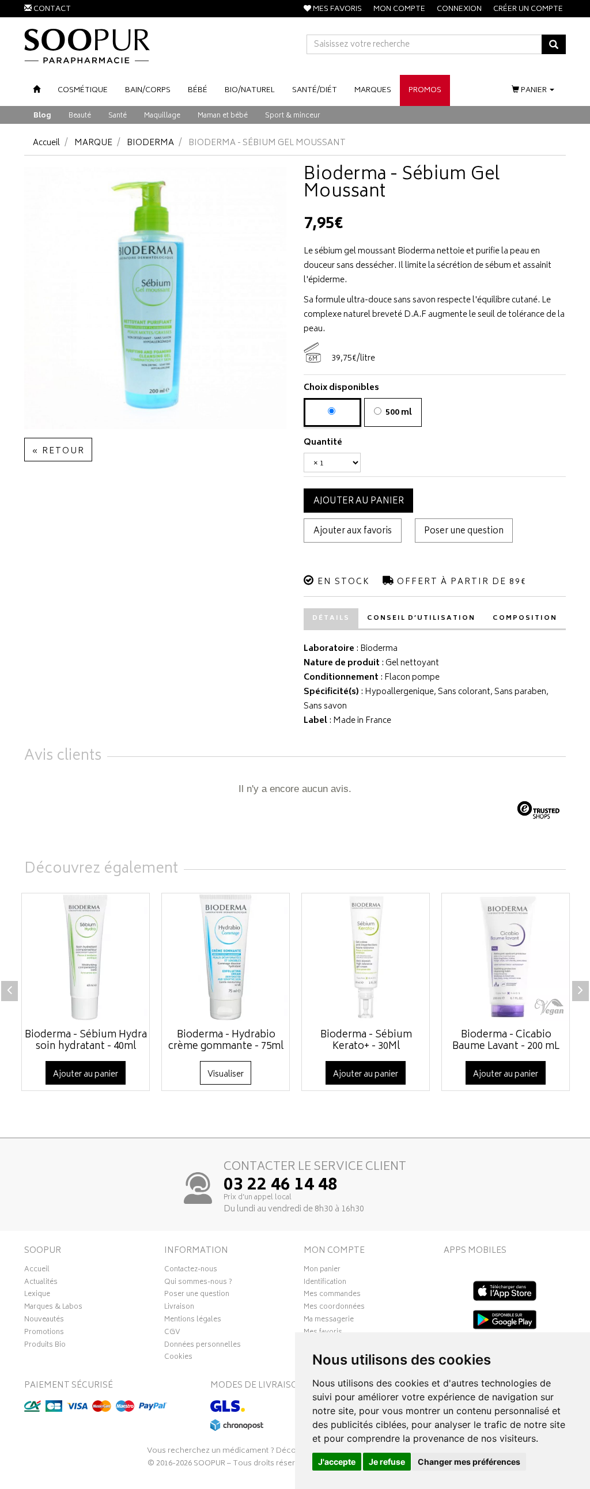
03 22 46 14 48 (281, 1186)
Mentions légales (192, 1321)
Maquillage (162, 116)
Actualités (41, 1283)
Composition (525, 618)
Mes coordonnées (334, 1308)
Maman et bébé (223, 116)
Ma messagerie (329, 1321)
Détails (331, 618)
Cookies (178, 1358)
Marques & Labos (53, 1308)
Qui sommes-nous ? (198, 1283)
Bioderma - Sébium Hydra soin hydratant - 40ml (86, 1040)
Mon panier (322, 1271)
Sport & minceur (292, 116)
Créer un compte (528, 9)
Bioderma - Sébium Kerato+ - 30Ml (366, 1040)
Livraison (179, 1308)
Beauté (80, 116)
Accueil (46, 143)
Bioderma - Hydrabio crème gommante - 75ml (225, 1040)
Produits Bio (45, 1346)
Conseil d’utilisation (421, 618)
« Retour (58, 451)
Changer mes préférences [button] (469, 1462)
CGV (172, 1333)
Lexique (37, 1295)
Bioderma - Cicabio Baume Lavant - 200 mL (505, 1040)
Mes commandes (332, 1295)
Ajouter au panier (358, 501)
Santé (117, 116)
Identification (325, 1283)
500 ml (398, 413)
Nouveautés (44, 1321)
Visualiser (225, 1074)
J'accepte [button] (336, 1462)
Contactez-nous (190, 1271)
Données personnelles (202, 1346)
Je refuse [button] (387, 1462)
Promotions (44, 1333)
